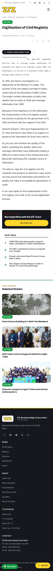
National (11, 17)
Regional (5, 456)
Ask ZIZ (44, 565)
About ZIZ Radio (8, 501)
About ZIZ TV (7, 523)
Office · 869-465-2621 (11, 547)
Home (4, 17)
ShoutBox (6, 497)
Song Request (8, 487)
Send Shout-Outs (9, 492)
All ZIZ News (7, 447)
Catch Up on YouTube (11, 528)
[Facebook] (30, 3)
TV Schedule (7, 519)
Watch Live (6, 514)
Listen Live (6, 478)
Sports (4, 466)
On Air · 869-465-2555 (11, 550)
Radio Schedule (8, 483)
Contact (19, 567)
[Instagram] (40, 3)
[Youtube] (35, 3)
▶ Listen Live (26, 223)
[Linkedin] (44, 3)
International (7, 461)
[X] (49, 3)
